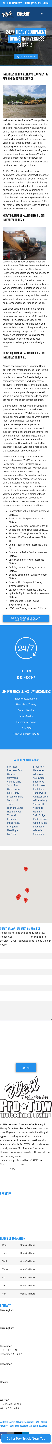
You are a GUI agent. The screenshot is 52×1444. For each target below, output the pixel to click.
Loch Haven (39, 785)
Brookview (38, 766)
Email (3, 966)
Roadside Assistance (26, 698)
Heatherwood (14, 811)
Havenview (38, 770)
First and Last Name (11, 950)
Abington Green (41, 796)
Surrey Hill (38, 803)
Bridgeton (12, 826)
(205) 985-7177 (10, 1393)
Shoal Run (12, 785)
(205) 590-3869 (11, 1411)
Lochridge (38, 789)
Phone (4, 982)
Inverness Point (15, 770)
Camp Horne (13, 789)
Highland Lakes (15, 807)
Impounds (4, 1224)
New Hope (12, 830)
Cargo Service (26, 716)
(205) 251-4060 (40, 3)
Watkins (37, 811)
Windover (38, 774)
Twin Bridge (39, 815)
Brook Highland (15, 796)
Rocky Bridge (40, 818)
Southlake (38, 826)
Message (4, 998)
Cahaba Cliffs (14, 781)
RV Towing (26, 727)
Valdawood (38, 777)
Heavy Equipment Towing (26, 733)
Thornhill (11, 815)
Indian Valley (13, 822)
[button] (27, 891)
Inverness (12, 766)
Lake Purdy (13, 792)
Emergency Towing (26, 721)
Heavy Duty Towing (26, 704)
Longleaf (12, 818)
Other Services (7, 1230)
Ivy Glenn (11, 833)
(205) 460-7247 (26, 677)
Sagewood (38, 781)
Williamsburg (40, 800)
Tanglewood (39, 792)
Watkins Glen (40, 822)
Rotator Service (26, 710)
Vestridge (38, 807)
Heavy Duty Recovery (10, 1218)
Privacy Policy (12, 1164)
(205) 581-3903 (10, 1339)
